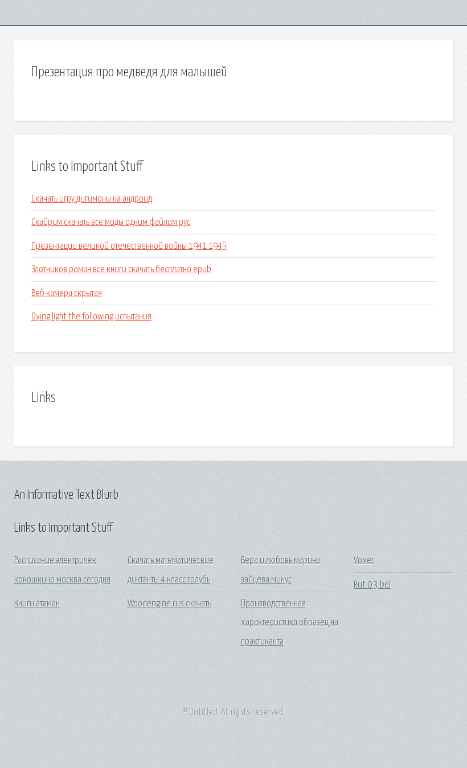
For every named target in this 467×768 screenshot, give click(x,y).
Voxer (364, 560)
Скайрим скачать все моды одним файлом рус (110, 222)
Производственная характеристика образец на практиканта (289, 623)
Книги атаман (37, 604)
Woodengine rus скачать (169, 604)
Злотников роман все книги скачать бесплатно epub (121, 269)
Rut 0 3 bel (372, 585)
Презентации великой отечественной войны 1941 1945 (129, 246)
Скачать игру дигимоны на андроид (91, 199)
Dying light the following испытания (91, 317)
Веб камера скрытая (66, 293)
